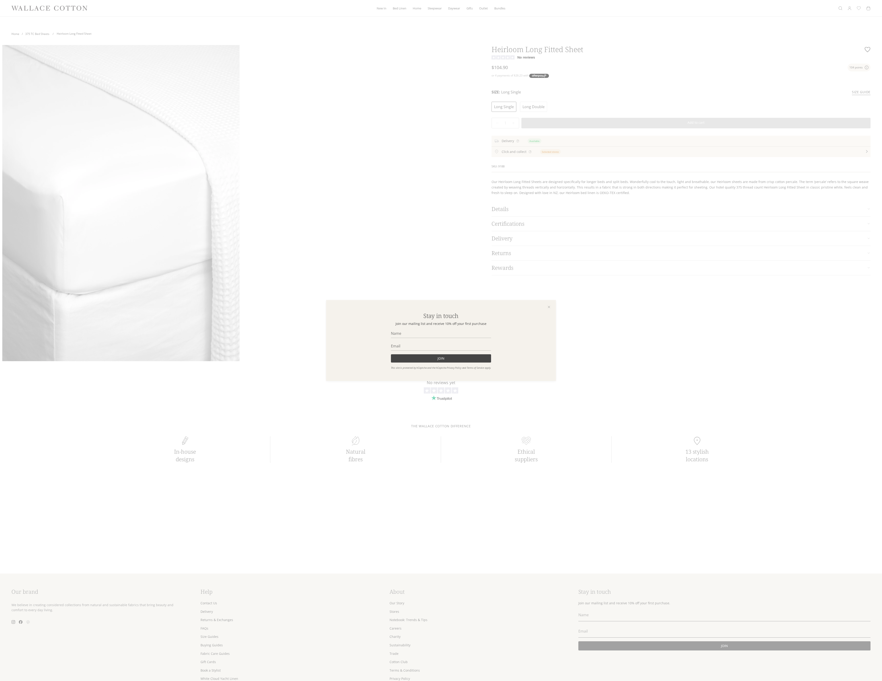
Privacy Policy (454, 367)
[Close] (549, 307)
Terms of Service (475, 367)
